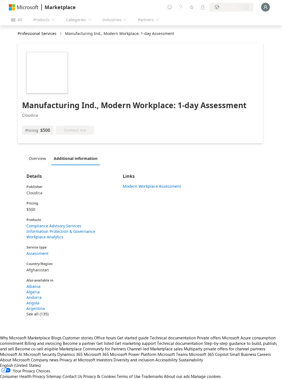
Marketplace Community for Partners (92, 348)
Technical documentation (173, 337)
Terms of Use (128, 376)
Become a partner (79, 343)
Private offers (209, 337)
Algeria (33, 292)
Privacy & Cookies (99, 376)
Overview (37, 158)
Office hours (105, 337)
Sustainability (191, 359)
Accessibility (166, 359)
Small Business (243, 354)
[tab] (38, 158)
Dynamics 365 (70, 354)
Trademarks (152, 376)
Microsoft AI (11, 354)
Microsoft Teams (173, 354)
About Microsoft (15, 359)
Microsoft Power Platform (133, 354)
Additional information (75, 158)
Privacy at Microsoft (77, 359)
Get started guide (133, 337)
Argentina (35, 308)
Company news (44, 359)
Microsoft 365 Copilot (209, 354)
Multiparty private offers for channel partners (224, 348)
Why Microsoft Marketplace (25, 337)
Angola (32, 303)
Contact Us (72, 376)
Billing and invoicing (43, 343)
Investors (104, 359)
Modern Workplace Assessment (152, 186)
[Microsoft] (24, 7)
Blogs (56, 337)
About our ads (177, 376)
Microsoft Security (39, 354)
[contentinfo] (61, 34)
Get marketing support (135, 343)
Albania (33, 286)
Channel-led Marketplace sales (155, 348)
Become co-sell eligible (36, 348)
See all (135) (37, 314)
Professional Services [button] (37, 33)
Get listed (105, 343)
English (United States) (20, 365)
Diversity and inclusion (133, 359)
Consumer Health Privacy (22, 376)
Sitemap (53, 376)
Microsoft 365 (96, 354)
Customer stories (78, 337)
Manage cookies (206, 376)
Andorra (34, 297)
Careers (264, 354)
